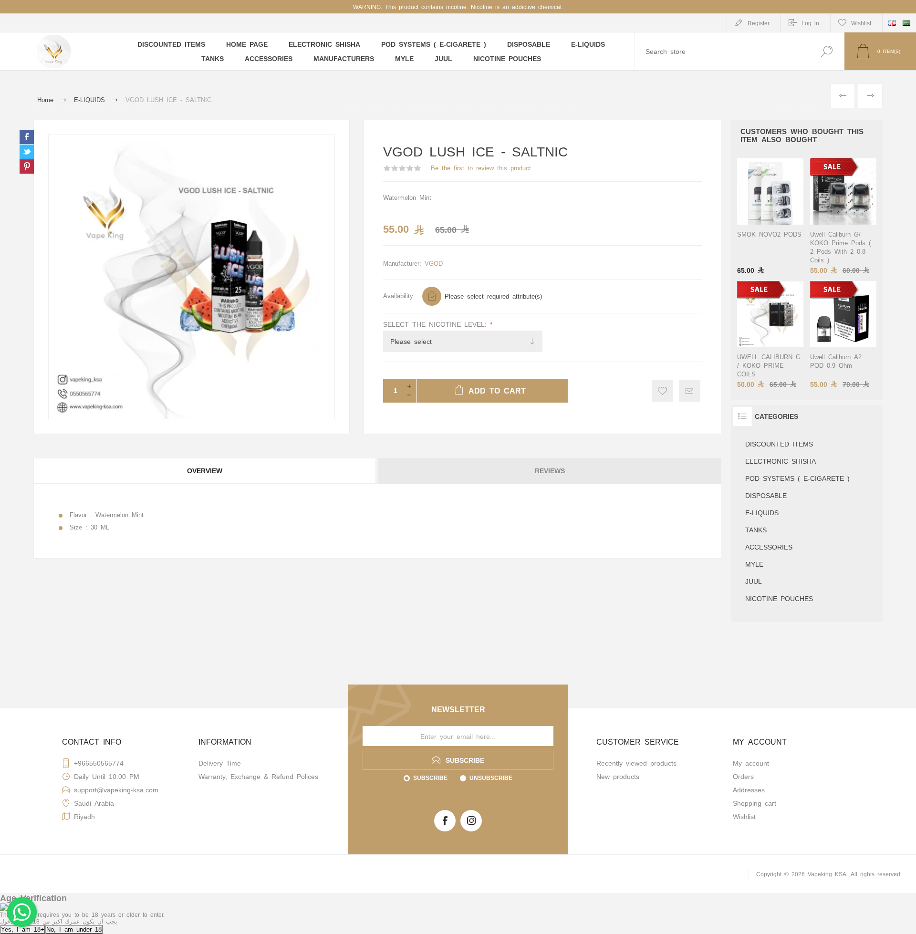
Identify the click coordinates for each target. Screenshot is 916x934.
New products (617, 776)
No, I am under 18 (74, 929)
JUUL (753, 581)
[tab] (205, 471)
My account (751, 762)
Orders (743, 776)
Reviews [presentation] (550, 470)
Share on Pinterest (27, 166)
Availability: (399, 295)
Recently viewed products (636, 762)
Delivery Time (219, 762)
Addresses (749, 789)
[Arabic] (906, 23)
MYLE (754, 563)
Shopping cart (754, 802)
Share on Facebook (27, 137)
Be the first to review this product (481, 168)
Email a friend (689, 391)
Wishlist (744, 816)
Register (759, 23)
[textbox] (722, 51)
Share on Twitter (27, 152)
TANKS (756, 529)
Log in (810, 23)
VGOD (434, 263)
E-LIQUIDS (762, 512)
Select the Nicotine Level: (436, 324)
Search (826, 51)
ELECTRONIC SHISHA (780, 460)
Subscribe (430, 777)
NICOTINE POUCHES (779, 598)
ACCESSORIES (768, 546)
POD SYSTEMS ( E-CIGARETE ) (797, 478)
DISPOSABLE (766, 495)
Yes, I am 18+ (22, 929)
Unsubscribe (490, 777)
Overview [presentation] (204, 470)
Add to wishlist (662, 391)
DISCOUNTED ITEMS (779, 443)
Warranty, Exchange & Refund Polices (258, 776)
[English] (892, 23)
